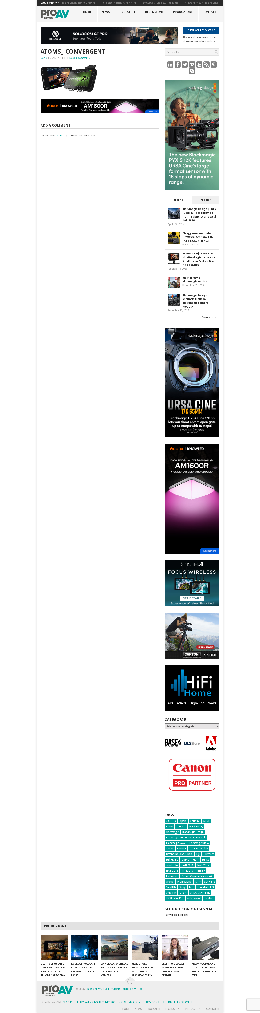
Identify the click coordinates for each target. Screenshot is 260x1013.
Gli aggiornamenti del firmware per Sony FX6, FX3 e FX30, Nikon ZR (197, 237)
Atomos (181, 826)
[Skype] (192, 70)
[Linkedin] (170, 64)
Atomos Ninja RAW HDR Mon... (161, 3)
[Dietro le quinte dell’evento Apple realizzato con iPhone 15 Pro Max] (54, 947)
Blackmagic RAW (175, 843)
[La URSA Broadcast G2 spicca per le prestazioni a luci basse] (84, 947)
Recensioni (154, 12)
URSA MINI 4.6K (200, 892)
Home (87, 12)
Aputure (194, 820)
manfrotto (172, 865)
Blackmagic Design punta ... (80, 3)
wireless (208, 898)
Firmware (208, 854)
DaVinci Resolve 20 (201, 30)
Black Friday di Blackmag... (202, 3)
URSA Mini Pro (174, 898)
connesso (59, 135)
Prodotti (127, 12)
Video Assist (194, 898)
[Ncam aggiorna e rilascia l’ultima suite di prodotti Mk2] (205, 947)
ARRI (206, 820)
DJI (198, 854)
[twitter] (185, 64)
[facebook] (177, 64)
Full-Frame (172, 859)
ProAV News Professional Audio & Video (113, 989)
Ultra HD (171, 892)
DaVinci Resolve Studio (179, 854)
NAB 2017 (203, 865)
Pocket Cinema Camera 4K (196, 876)
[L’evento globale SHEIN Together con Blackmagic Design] (175, 947)
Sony (182, 887)
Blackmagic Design (193, 832)
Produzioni (182, 12)
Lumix (205, 859)
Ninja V (201, 870)
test (191, 887)
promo (170, 881)
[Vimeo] (192, 64)
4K (167, 820)
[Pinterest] (214, 64)
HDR (195, 859)
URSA (183, 892)
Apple (183, 820)
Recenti (178, 199)
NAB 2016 (187, 865)
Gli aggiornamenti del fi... (120, 3)
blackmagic (172, 832)
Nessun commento (79, 58)
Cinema (181, 848)
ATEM (169, 826)
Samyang (209, 881)
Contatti (210, 12)
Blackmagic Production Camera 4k (186, 837)
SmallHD (171, 887)
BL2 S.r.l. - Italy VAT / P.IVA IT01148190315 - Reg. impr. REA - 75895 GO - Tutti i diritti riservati (127, 1002)
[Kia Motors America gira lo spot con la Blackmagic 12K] (145, 947)
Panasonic (172, 876)
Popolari (205, 199)
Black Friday (196, 826)
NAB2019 (187, 870)
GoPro (185, 859)
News (105, 12)
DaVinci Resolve (198, 848)
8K (174, 820)
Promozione (184, 881)
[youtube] (199, 64)
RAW (198, 881)
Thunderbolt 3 (205, 887)
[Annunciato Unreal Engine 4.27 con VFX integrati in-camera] (114, 947)
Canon (170, 848)
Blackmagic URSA (199, 843)
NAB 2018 (172, 870)
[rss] (206, 64)
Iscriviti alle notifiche (176, 914)
